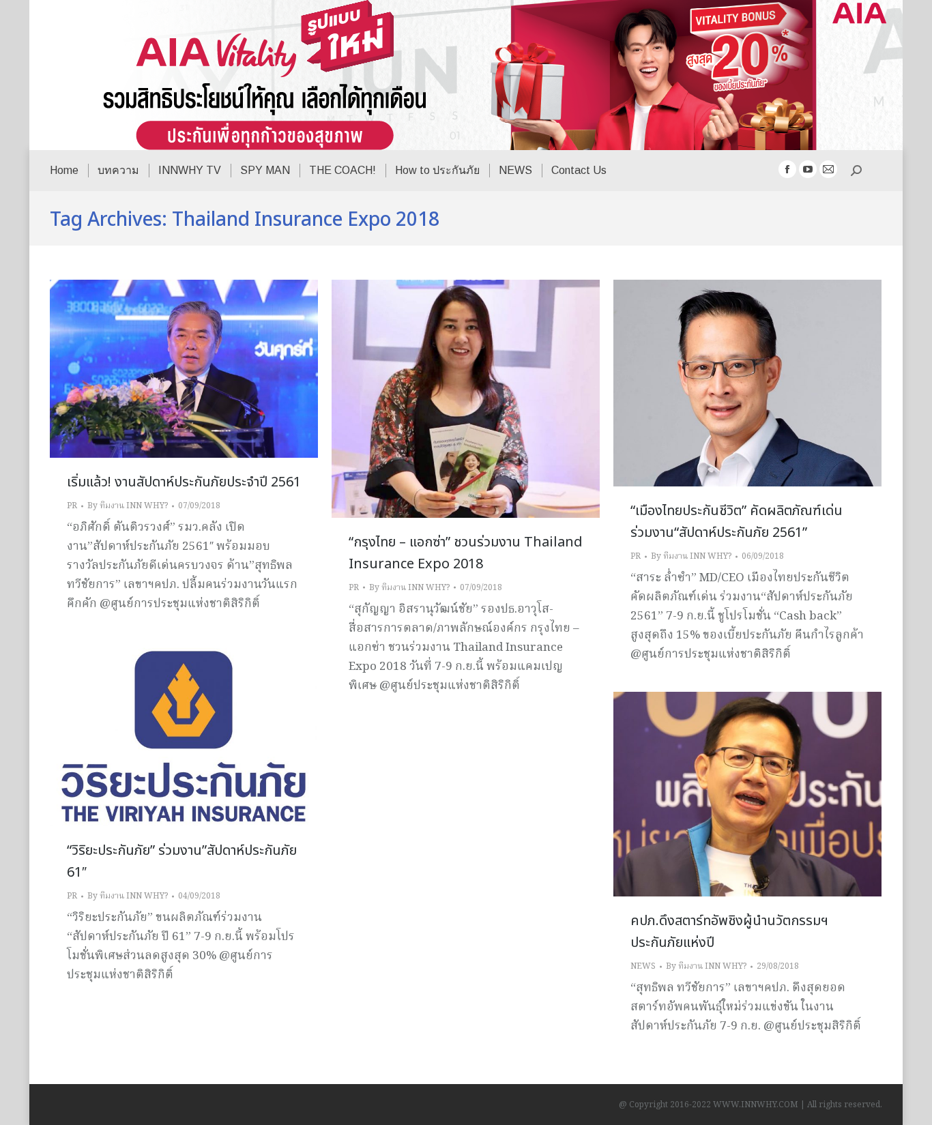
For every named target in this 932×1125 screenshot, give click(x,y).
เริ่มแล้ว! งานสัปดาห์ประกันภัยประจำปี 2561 (184, 482)
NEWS (643, 966)
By (127, 506)
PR (72, 505)
